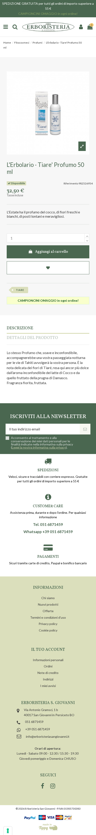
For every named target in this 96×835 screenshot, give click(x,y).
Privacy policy (48, 624)
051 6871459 (34, 722)
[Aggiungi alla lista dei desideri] (48, 267)
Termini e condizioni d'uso (48, 617)
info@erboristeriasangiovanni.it (47, 736)
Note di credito (48, 673)
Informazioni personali (48, 660)
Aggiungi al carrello (51, 251)
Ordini (48, 666)
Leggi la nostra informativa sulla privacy (39, 447)
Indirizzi (48, 679)
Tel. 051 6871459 (48, 524)
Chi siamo (48, 598)
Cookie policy (48, 630)
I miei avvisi (48, 686)
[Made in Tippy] (48, 827)
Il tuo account (48, 650)
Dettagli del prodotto (32, 338)
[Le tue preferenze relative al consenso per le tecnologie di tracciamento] (8, 830)
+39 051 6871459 (37, 729)
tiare (20, 289)
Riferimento (71, 183)
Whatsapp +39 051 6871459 (48, 531)
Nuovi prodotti (48, 604)
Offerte (48, 611)
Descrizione (20, 328)
